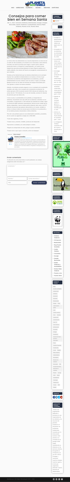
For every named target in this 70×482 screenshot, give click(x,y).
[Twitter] (11, 144)
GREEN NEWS (47, 7)
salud (54, 375)
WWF (59, 384)
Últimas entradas (17, 134)
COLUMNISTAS (29, 7)
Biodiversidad (32, 23)
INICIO (12, 7)
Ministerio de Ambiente (55, 360)
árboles (54, 387)
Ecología (39, 23)
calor (54, 310)
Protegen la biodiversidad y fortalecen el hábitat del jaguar (58, 41)
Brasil (59, 303)
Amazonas (55, 296)
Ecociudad (55, 329)
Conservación (55, 317)
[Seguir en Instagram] (59, 479)
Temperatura (56, 382)
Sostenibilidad (56, 377)
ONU (60, 364)
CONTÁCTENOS (55, 7)
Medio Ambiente (56, 352)
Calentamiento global (56, 306)
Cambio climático (56, 312)
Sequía (58, 375)
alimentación (55, 291)
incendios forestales (57, 345)
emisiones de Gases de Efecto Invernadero (57, 338)
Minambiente (55, 357)
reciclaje (59, 372)
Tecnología (55, 380)
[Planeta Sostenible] (10, 140)
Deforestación (56, 327)
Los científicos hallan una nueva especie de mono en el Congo (58, 63)
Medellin (59, 350)
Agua (54, 286)
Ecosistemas (55, 334)
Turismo (54, 384)
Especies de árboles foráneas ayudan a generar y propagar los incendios (57, 102)
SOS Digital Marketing (20, 479)
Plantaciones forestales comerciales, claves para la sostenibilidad (58, 88)
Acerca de (10, 134)
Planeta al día (26, 26)
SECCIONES (38, 7)
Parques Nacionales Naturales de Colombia (57, 368)
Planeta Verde (35, 26)
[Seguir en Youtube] (62, 479)
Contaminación (56, 319)
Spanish (57, 20)
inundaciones (55, 347)
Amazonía (55, 298)
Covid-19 (55, 322)
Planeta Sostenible (19, 136)
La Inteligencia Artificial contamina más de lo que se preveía (58, 125)
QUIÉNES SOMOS (20, 7)
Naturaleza (55, 364)
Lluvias (54, 350)
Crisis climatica (56, 324)
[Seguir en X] (56, 479)
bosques (54, 303)
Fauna (54, 342)
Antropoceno (57, 240)
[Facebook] (10, 144)
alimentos (55, 293)
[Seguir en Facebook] (54, 479)
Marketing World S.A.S (27, 138)
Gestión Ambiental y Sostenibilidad (26, 24)
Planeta (54, 372)
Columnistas (57, 253)
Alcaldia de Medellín (57, 288)
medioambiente (56, 355)
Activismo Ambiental (22, 23)
